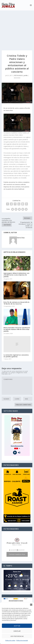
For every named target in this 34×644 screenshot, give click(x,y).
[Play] (14, 452)
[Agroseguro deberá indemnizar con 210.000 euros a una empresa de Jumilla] (17, 263)
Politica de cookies (10, 640)
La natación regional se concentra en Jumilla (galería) (16, 356)
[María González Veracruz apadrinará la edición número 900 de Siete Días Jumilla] (17, 317)
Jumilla (25, 75)
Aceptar (17, 626)
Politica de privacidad (22, 640)
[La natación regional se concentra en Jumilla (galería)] (17, 344)
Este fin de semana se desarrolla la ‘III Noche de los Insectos (16, 303)
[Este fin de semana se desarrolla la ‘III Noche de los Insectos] (17, 290)
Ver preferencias (17, 636)
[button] (31, 605)
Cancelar (17, 631)
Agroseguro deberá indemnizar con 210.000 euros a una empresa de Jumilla (16, 274)
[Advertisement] (17, 28)
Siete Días (21, 238)
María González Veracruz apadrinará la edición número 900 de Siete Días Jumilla (17, 329)
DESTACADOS (18, 75)
